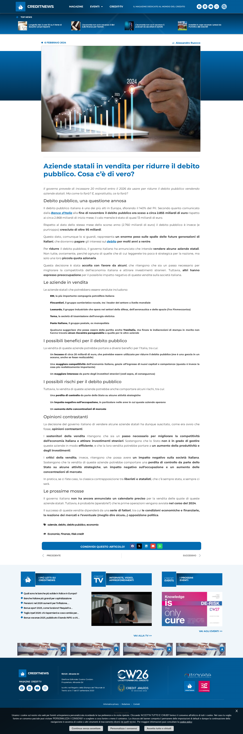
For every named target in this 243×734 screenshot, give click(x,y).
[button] (224, 6)
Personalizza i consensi (123, 728)
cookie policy (186, 722)
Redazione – (127, 704)
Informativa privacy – (112, 704)
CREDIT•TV (116, 6)
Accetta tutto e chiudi (159, 728)
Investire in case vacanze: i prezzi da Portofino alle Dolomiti (205, 26)
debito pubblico (76, 524)
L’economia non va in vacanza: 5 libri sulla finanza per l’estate (98, 26)
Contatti (136, 704)
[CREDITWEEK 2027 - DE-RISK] (192, 609)
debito (111, 241)
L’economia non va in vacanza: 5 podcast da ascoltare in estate (149, 26)
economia (93, 524)
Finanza (65, 534)
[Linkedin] (204, 6)
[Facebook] (199, 6)
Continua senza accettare (86, 728)
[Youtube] (210, 6)
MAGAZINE (76, 6)
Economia (54, 534)
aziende (52, 524)
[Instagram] (216, 6)
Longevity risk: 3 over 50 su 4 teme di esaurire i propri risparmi (45, 26)
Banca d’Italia (61, 213)
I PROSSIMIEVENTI (186, 579)
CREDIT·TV (36, 682)
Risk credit (77, 534)
